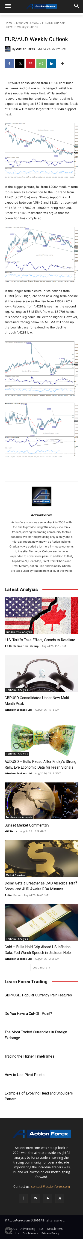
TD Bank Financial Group (22, 646)
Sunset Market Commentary (27, 825)
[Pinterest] (30, 63)
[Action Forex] (41, 6)
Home (9, 23)
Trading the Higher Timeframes (29, 1056)
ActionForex (25, 48)
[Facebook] (9, 63)
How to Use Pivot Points (24, 1075)
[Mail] (35, 1198)
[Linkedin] (51, 63)
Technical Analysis (17, 690)
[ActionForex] (8, 49)
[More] (62, 63)
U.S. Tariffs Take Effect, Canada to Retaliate (40, 640)
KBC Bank (11, 831)
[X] (19, 63)
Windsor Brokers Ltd (18, 709)
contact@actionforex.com (50, 1186)
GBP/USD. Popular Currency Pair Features (38, 995)
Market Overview (15, 875)
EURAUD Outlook (53, 23)
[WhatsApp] (41, 63)
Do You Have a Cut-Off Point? (28, 1013)
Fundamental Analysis (19, 632)
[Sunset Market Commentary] (41, 800)
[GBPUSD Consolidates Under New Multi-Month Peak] (41, 673)
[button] (8, 1230)
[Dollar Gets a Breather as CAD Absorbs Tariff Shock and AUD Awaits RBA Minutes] (41, 858)
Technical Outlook (27, 23)
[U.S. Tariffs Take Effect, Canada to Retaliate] (41, 615)
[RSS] (47, 1198)
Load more (40, 967)
